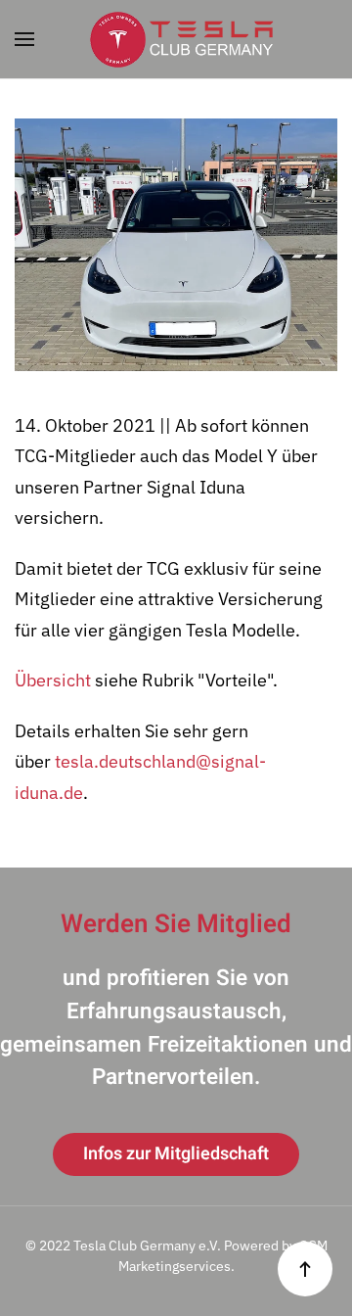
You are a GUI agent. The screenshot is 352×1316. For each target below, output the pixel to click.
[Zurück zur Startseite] (176, 39)
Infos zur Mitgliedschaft (176, 1154)
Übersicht (53, 680)
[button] (24, 39)
